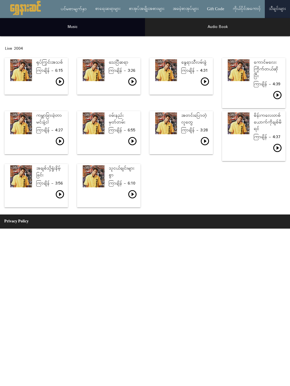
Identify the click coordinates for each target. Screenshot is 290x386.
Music (73, 27)
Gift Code (215, 9)
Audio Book (218, 27)
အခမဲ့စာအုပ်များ (186, 9)
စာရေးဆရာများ (107, 9)
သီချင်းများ (277, 9)
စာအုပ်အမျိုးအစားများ (146, 9)
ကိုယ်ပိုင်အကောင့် (247, 9)
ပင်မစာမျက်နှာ (74, 9)
